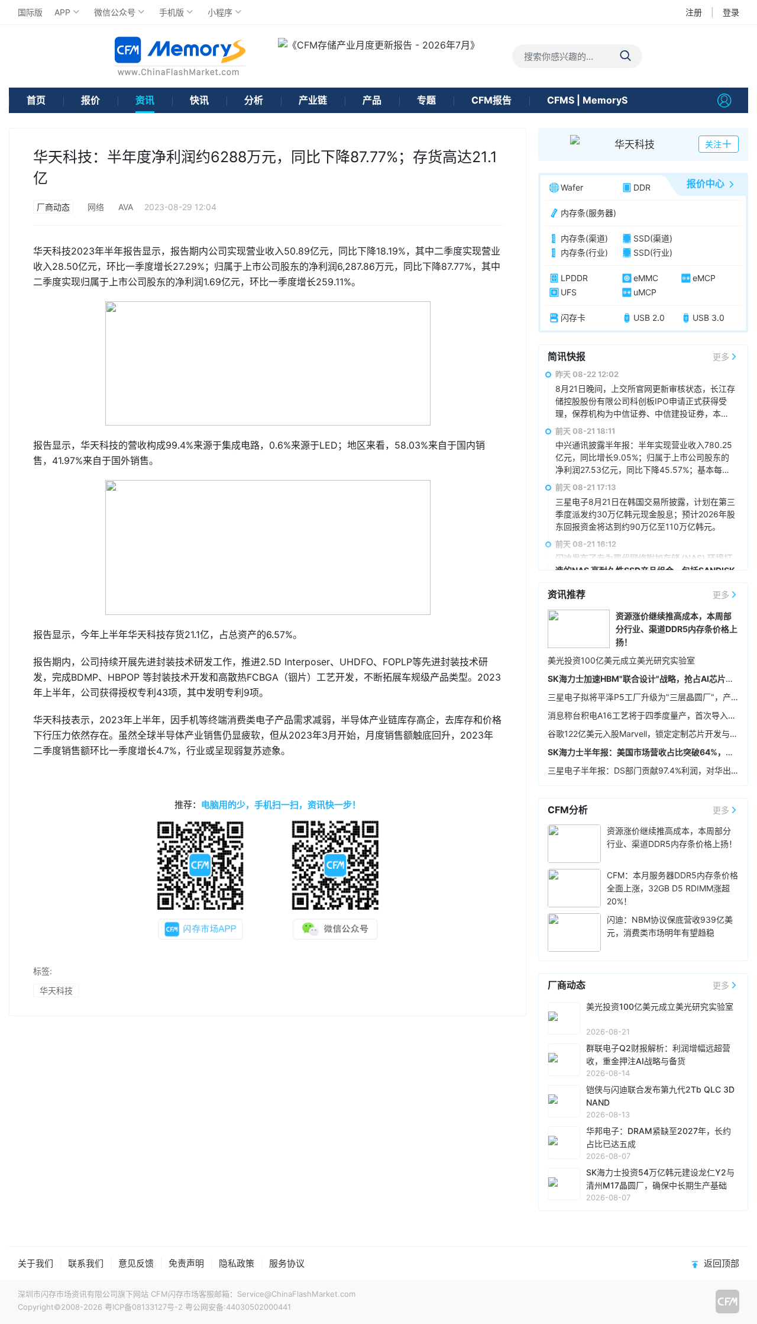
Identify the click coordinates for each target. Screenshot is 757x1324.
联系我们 (85, 1263)
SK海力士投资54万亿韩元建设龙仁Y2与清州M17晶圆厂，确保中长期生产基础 (660, 1178)
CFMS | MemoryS (587, 100)
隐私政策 (236, 1263)
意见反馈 (136, 1263)
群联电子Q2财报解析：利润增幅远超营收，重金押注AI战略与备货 (658, 1054)
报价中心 (705, 183)
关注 (713, 144)
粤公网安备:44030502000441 (238, 1307)
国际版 (30, 12)
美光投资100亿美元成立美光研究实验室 (621, 660)
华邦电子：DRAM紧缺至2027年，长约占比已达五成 (658, 1137)
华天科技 (56, 990)
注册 (693, 12)
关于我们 (35, 1263)
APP (62, 12)
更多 (721, 357)
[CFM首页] (180, 56)
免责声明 (186, 1263)
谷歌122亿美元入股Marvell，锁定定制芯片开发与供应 (647, 734)
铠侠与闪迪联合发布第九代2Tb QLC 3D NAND (660, 1095)
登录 (731, 12)
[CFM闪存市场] (727, 1301)
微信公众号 (114, 12)
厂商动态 (53, 207)
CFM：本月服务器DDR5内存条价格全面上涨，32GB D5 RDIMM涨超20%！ (672, 888)
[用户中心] (724, 100)
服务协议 (287, 1263)
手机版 (171, 12)
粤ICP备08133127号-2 (144, 1307)
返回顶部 (721, 1263)
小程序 (220, 12)
